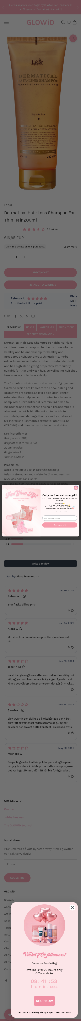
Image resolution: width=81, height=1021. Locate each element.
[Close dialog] (76, 488)
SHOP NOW (44, 1001)
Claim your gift (60, 525)
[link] (44, 925)
